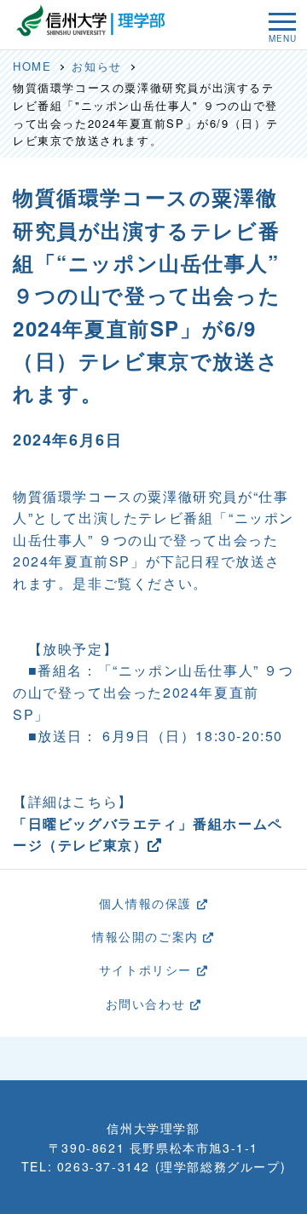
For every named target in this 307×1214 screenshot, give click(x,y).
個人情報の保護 (148, 903)
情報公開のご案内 (147, 936)
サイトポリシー (148, 969)
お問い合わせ (148, 1003)
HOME (32, 66)
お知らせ (96, 66)
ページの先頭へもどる (160, 1058)
